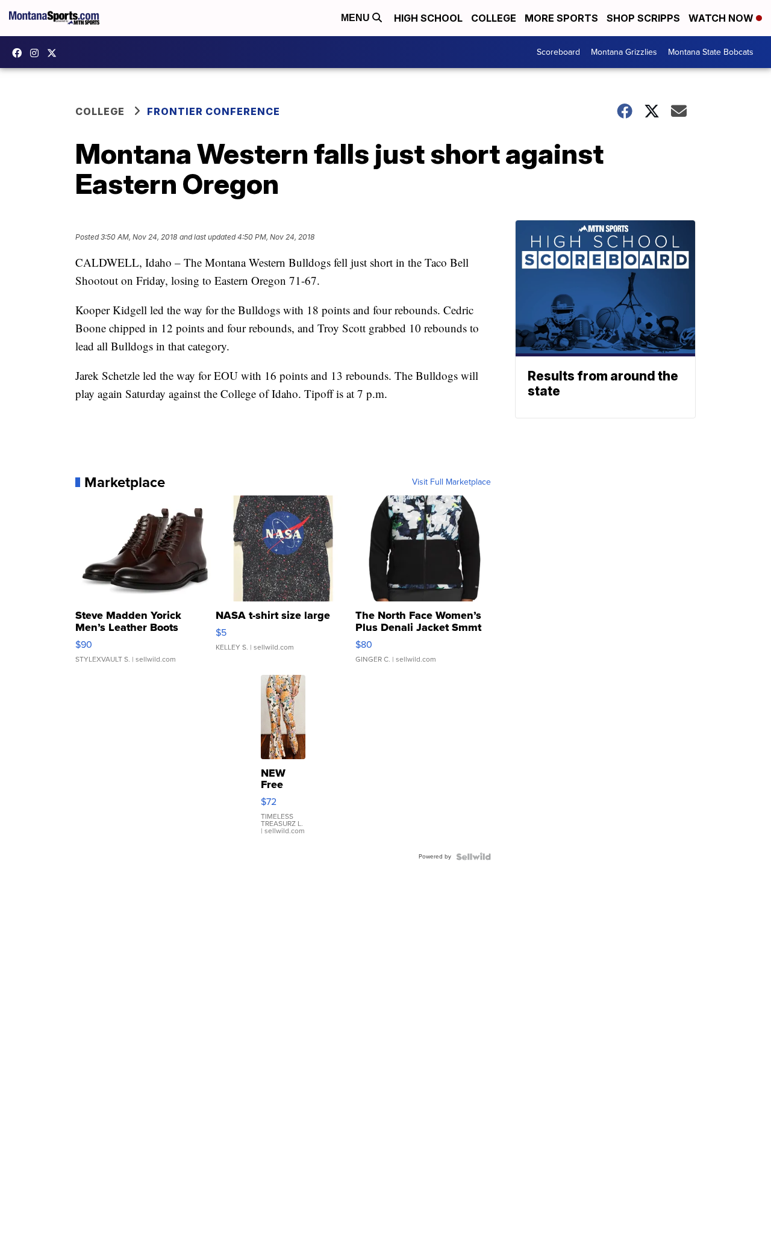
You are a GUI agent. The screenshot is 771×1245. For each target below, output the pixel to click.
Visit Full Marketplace (451, 482)
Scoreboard (558, 52)
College (493, 18)
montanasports (20, 53)
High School (428, 18)
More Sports (561, 18)
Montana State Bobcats (711, 52)
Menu (356, 18)
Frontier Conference (213, 111)
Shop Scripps (643, 18)
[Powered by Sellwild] (473, 856)
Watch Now (722, 18)
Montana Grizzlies (624, 52)
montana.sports (37, 53)
